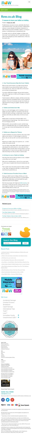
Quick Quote (4, 10)
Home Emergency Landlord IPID (7, 371)
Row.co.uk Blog (11, 16)
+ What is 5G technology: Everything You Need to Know (14, 255)
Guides (2, 354)
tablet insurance (23, 182)
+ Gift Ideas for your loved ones (8, 257)
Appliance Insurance (5, 349)
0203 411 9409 (7, 392)
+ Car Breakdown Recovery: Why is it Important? (12, 260)
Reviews (3, 356)
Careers (2, 362)
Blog (2, 353)
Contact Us (3, 360)
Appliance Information (5, 365)
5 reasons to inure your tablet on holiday (15, 20)
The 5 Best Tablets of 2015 (8, 212)
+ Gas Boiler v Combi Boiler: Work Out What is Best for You (15, 262)
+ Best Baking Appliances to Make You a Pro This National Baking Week (14, 267)
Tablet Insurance (4, 347)
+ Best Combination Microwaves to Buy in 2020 (12, 272)
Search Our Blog (10, 240)
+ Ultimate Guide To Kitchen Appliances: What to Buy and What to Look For (14, 253)
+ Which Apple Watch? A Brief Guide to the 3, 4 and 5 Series (15, 264)
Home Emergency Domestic (6, 367)
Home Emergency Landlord (6, 370)
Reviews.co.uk (28, 395)
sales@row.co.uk (6, 393)
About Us (3, 352)
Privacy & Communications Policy (8, 357)
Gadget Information (5, 366)
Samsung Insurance (5, 345)
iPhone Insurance (4, 343)
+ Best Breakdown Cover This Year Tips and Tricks (13, 269)
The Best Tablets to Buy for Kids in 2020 (11, 216)
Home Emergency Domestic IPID (7, 369)
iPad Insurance (4, 346)
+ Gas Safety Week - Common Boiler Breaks (11, 274)
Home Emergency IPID (5, 377)
